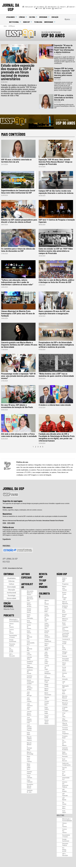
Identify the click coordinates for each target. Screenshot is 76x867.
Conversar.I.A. (66, 639)
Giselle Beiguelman (48, 640)
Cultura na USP (64, 642)
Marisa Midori (46, 689)
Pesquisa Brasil (64, 737)
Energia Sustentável (12, 640)
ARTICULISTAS (27, 585)
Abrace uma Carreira (64, 588)
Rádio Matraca (64, 753)
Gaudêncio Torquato (30, 662)
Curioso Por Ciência (11, 631)
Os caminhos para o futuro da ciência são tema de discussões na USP (18, 250)
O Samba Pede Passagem (65, 708)
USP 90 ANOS (53, 35)
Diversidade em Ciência (65, 659)
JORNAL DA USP (10, 7)
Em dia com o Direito (64, 669)
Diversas (64, 656)
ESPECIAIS (26, 577)
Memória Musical (64, 697)
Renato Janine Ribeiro (47, 721)
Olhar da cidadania (65, 724)
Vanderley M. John (29, 791)
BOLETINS (60, 815)
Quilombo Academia (65, 749)
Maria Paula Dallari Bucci (28, 766)
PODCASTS (9, 615)
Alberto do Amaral (47, 602)
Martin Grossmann (48, 694)
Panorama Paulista (12, 645)
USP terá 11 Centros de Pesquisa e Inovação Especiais (57, 221)
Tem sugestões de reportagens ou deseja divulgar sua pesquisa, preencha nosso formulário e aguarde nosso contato (36, 503)
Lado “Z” (63, 682)
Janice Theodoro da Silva (29, 687)
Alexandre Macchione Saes (30, 598)
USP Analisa (64, 790)
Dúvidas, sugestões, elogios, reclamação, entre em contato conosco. (22, 510)
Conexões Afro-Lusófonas (65, 629)
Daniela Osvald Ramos (29, 610)
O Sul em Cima (63, 714)
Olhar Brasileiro (65, 720)
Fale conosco (7, 507)
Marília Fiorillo (46, 685)
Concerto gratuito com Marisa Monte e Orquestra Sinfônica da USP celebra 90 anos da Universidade (19, 344)
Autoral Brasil (64, 615)
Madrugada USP (65, 687)
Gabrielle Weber (29, 658)
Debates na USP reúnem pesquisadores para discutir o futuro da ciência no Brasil (19, 221)
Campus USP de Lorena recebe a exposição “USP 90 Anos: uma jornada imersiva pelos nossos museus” (64, 73)
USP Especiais (65, 794)
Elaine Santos (29, 632)
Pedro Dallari (46, 712)
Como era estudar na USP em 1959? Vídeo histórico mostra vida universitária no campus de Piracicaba (56, 251)
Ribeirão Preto (9, 609)
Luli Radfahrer (47, 677)
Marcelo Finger (47, 681)
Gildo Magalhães (30, 666)
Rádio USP (26, 22)
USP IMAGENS (43, 585)
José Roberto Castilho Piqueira (29, 727)
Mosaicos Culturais (65, 704)
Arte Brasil (63, 611)
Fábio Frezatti (29, 654)
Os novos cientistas (65, 728)
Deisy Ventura (29, 621)
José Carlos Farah (46, 661)
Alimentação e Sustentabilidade (14, 620)
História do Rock (64, 674)
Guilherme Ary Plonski (30, 671)
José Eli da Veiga (47, 667)
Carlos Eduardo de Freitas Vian (47, 617)
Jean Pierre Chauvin (29, 699)
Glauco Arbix (47, 644)
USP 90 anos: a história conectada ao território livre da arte (63, 97)
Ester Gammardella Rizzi (30, 642)
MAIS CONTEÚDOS (13, 134)
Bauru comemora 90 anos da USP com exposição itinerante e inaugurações (54, 312)
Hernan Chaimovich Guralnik (30, 681)
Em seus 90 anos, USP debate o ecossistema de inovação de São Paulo (17, 406)
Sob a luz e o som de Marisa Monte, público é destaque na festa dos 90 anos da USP (56, 281)
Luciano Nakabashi (48, 672)
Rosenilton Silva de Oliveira (30, 786)
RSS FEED (6, 561)
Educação (55, 17)
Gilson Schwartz (47, 636)
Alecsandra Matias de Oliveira (30, 592)
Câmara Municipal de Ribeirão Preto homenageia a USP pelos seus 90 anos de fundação (18, 313)
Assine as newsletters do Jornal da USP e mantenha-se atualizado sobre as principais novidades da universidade (35, 516)
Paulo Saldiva (47, 708)
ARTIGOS (25, 574)
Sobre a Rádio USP (64, 579)
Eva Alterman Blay (29, 648)
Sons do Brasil (63, 773)
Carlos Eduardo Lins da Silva (47, 625)
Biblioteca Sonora (65, 619)
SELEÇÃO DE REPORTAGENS (51, 32)
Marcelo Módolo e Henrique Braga (29, 746)
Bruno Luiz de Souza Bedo (47, 609)
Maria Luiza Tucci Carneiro (29, 759)
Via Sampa (64, 803)
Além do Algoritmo (65, 602)
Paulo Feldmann (29, 781)
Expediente (7, 539)
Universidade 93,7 (65, 778)
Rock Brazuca (64, 760)
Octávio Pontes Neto (47, 703)
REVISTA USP (43, 575)
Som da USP (64, 768)
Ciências (22, 17)
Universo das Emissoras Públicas (65, 784)
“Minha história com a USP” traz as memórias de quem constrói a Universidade (56, 375)
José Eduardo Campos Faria (29, 720)
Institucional (14, 22)
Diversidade (43, 17)
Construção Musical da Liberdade (65, 635)
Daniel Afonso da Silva (29, 604)
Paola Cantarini (29, 777)
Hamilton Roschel (29, 677)
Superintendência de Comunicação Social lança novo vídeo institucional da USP (18, 191)
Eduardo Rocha (47, 632)
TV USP (42, 580)
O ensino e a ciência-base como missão (55, 405)
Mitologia (65, 700)
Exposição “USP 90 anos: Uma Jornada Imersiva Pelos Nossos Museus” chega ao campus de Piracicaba (55, 161)
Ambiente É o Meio (65, 607)
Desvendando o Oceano (13, 636)
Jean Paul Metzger (29, 693)
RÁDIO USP (62, 574)
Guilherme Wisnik (47, 649)
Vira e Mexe (63, 807)
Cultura (32, 17)
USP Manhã (64, 799)
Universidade (48, 22)
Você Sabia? (64, 811)
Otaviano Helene (29, 772)
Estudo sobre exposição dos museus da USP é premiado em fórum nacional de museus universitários (17, 72)
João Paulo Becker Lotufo (46, 654)
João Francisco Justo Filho (30, 706)
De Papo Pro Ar (64, 647)
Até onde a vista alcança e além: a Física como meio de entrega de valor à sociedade (19, 435)
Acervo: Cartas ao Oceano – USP (64, 596)
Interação (65, 679)
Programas (65, 584)
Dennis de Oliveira (29, 626)
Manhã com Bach (64, 691)
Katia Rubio (28, 733)
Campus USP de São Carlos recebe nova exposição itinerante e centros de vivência (56, 192)
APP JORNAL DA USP (10, 558)
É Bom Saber (64, 664)
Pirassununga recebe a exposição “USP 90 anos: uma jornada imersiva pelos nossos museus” (18, 376)
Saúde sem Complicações (66, 764)
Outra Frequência (65, 732)
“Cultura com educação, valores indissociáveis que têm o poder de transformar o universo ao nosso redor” (17, 282)
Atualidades (10, 17)
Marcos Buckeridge (30, 753)
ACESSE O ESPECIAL (62, 120)
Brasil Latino (64, 624)
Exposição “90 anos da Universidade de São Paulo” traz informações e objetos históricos (64, 48)
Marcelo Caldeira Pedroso (29, 738)
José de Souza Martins (29, 713)
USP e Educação (12, 655)
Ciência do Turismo (11, 625)
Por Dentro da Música (64, 742)
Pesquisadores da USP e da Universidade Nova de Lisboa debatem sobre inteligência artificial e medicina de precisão (56, 344)
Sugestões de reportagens (12, 501)
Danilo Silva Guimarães (30, 616)
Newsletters (7, 514)
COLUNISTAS (44, 595)
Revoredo (65, 756)
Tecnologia (38, 22)
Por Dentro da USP (11, 650)
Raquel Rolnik (46, 716)
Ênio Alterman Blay (29, 636)
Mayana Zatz (47, 698)
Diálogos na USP (64, 653)
